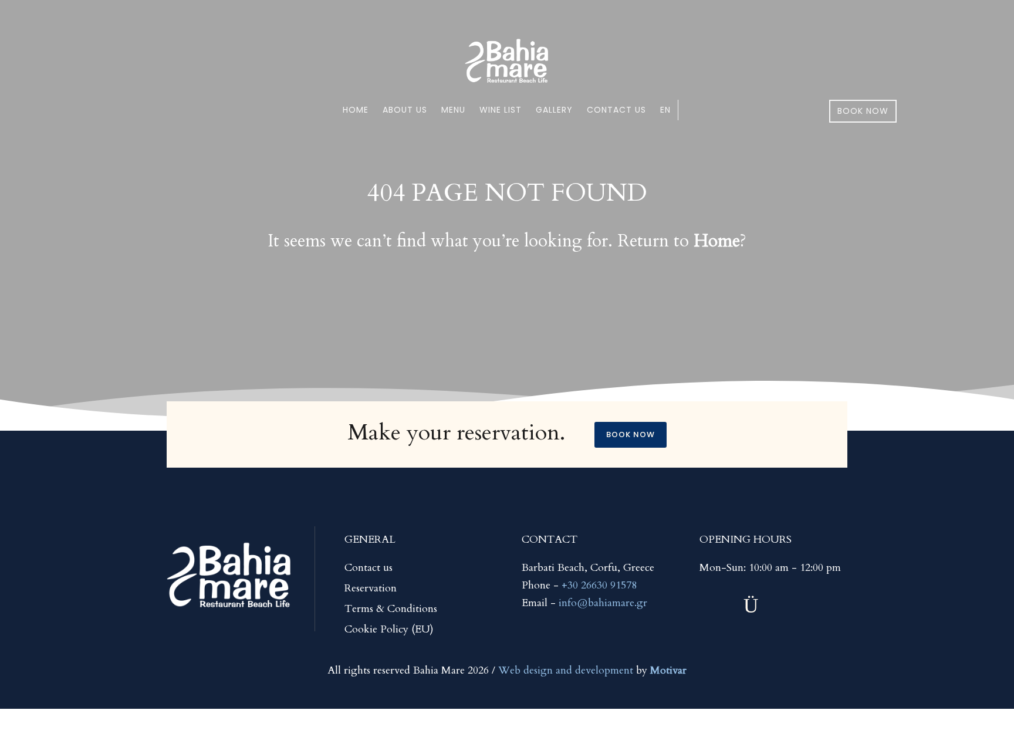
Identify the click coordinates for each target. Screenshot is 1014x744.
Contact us (616, 110)
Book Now (862, 111)
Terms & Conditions (390, 608)
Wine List (500, 110)
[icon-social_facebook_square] (796, 606)
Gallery (554, 110)
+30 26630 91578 (599, 585)
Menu (453, 110)
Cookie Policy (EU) (389, 629)
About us (405, 110)
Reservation (370, 588)
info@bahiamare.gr (603, 603)
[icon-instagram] (750, 606)
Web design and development (565, 670)
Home (356, 110)
